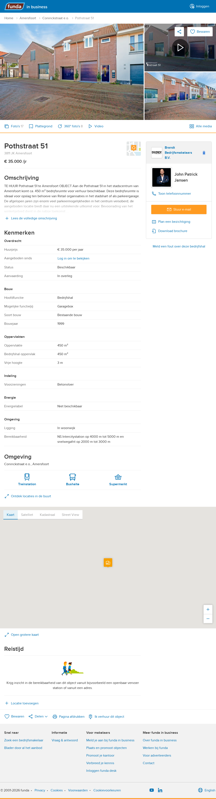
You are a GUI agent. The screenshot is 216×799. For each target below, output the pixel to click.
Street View (70, 515)
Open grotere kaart (25, 635)
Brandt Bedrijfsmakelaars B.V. (178, 152)
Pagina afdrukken (72, 717)
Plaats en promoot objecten (106, 748)
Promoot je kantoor (100, 755)
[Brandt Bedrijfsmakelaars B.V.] (157, 153)
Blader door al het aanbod (23, 748)
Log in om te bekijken (73, 258)
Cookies (57, 790)
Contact (148, 763)
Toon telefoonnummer (174, 194)
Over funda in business (160, 740)
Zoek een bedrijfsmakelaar (23, 740)
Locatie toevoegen (25, 703)
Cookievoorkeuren (107, 790)
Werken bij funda (155, 748)
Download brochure (172, 231)
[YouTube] (151, 790)
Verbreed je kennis (100, 763)
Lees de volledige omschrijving (34, 218)
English (210, 790)
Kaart (10, 515)
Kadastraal (47, 515)
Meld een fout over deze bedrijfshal (179, 246)
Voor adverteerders (157, 755)
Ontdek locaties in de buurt (31, 496)
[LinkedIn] (160, 790)
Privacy (40, 790)
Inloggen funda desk (101, 771)
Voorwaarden (78, 790)
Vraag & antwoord (65, 740)
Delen (39, 716)
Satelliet (27, 515)
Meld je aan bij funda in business (110, 740)
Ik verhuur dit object (109, 717)
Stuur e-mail (182, 209)
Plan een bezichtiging (174, 222)
